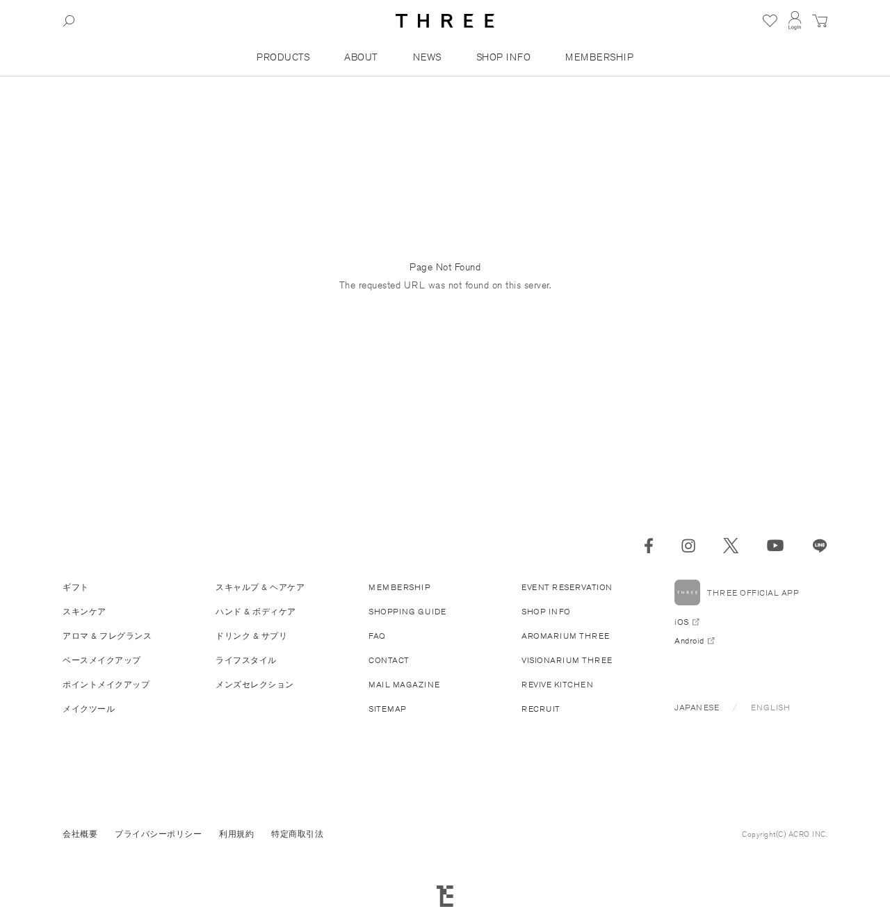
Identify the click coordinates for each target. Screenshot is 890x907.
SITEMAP (388, 708)
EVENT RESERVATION (567, 587)
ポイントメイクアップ (106, 684)
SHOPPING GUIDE (407, 611)
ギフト (76, 587)
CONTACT (389, 660)
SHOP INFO (503, 57)
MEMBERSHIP (599, 57)
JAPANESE (696, 707)
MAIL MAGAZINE (404, 684)
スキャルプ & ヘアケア (260, 587)
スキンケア (84, 611)
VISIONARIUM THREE (567, 660)
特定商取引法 (297, 833)
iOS (681, 621)
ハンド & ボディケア (256, 611)
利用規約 (236, 833)
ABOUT (361, 57)
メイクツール (89, 708)
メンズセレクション (255, 684)
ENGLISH (771, 707)
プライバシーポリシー (158, 833)
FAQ (377, 635)
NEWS (427, 57)
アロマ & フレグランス (107, 635)
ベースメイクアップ (102, 660)
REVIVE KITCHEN (557, 684)
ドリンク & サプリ (251, 635)
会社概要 (80, 833)
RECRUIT (540, 708)
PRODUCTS (283, 57)
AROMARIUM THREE (565, 635)
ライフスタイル (246, 660)
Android (689, 640)
